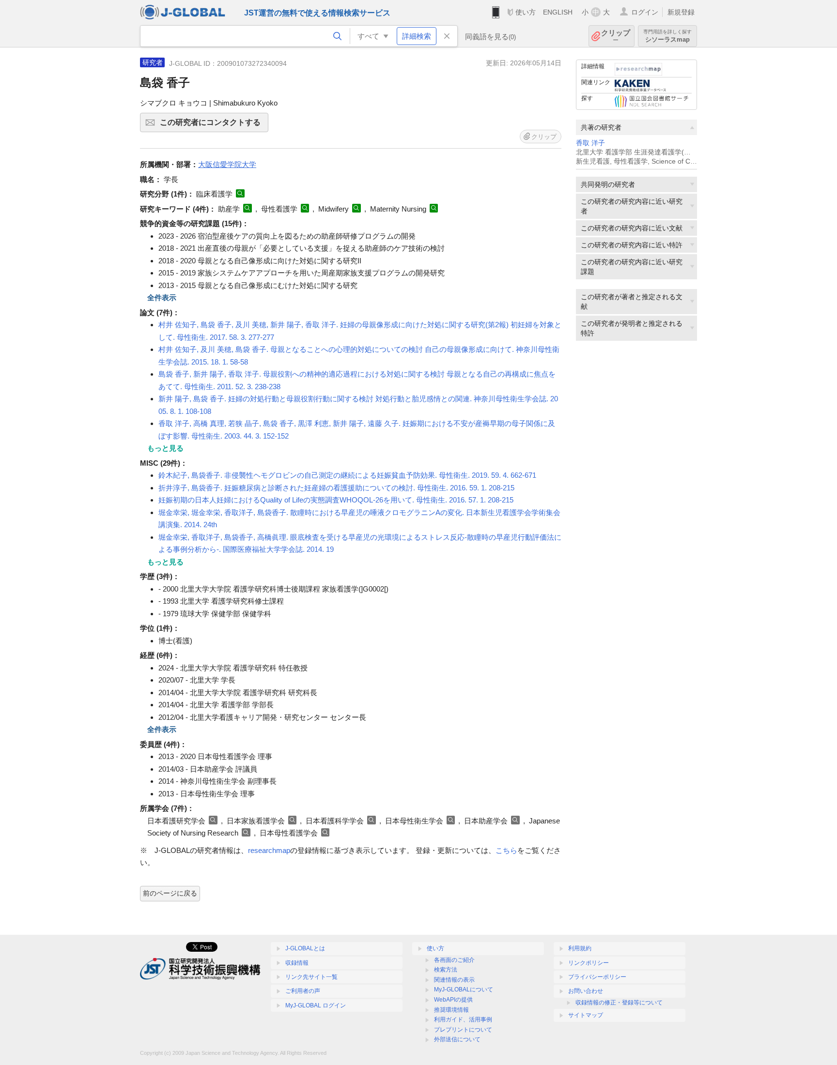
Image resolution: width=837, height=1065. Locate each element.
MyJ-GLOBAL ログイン (315, 1005)
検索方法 (445, 969)
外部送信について (457, 1039)
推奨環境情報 (451, 1009)
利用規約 (579, 948)
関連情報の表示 (454, 979)
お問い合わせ (585, 991)
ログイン (644, 12)
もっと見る (165, 448)
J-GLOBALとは (305, 948)
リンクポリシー (588, 962)
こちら (506, 850)
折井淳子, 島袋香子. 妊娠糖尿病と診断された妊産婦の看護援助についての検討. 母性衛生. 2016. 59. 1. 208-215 (336, 488)
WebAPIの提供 (453, 999)
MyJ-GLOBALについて (463, 989)
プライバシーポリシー (597, 977)
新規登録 (681, 12)
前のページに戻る (170, 893)
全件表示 (161, 297)
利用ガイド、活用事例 (463, 1019)
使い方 (525, 12)
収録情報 (297, 962)
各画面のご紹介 (454, 960)
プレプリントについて (463, 1029)
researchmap (269, 850)
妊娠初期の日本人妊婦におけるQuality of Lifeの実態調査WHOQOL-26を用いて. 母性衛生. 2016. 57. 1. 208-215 (335, 500)
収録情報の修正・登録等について (619, 1002)
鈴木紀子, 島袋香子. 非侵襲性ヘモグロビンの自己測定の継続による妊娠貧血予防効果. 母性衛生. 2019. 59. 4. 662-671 (347, 475)
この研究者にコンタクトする (214, 125)
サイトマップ (585, 1015)
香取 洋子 (590, 143)
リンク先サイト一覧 (311, 977)
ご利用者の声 (302, 991)
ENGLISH (558, 12)
